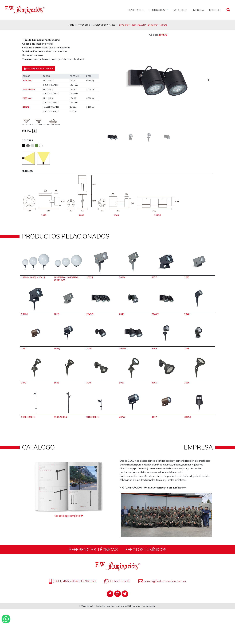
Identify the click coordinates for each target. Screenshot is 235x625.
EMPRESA (198, 10)
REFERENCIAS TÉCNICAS (93, 549)
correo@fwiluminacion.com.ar (165, 581)
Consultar (36, 262)
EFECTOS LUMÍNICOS (145, 549)
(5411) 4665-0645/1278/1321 (74, 581)
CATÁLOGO (179, 10)
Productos (84, 25)
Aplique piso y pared (104, 25)
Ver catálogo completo (67, 515)
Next (208, 80)
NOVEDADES (135, 10)
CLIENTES (215, 10)
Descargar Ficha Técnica (39, 68)
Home (71, 25)
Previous (108, 80)
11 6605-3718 (119, 581)
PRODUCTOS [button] (157, 10)
